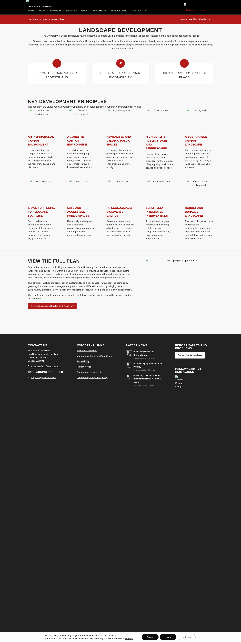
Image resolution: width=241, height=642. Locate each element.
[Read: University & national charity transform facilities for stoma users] (129, 377)
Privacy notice (84, 366)
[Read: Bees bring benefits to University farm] (129, 353)
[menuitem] (31, 10)
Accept (150, 637)
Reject (168, 637)
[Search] (146, 10)
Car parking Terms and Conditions (94, 356)
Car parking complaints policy (92, 377)
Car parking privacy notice (90, 372)
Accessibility (83, 361)
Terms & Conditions (87, 350)
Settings (186, 637)
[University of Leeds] (198, 10)
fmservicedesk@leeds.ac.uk (45, 366)
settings (129, 638)
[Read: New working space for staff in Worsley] (129, 365)
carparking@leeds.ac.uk (43, 377)
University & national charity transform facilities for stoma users (147, 378)
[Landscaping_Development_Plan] (179, 292)
